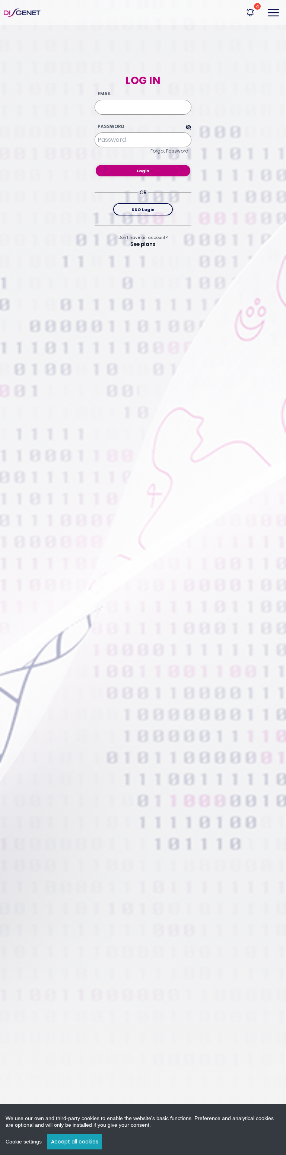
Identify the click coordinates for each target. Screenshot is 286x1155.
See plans (143, 244)
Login (143, 171)
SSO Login (143, 209)
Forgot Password (169, 151)
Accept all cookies (74, 1141)
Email (104, 94)
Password (111, 126)
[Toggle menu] (273, 12)
